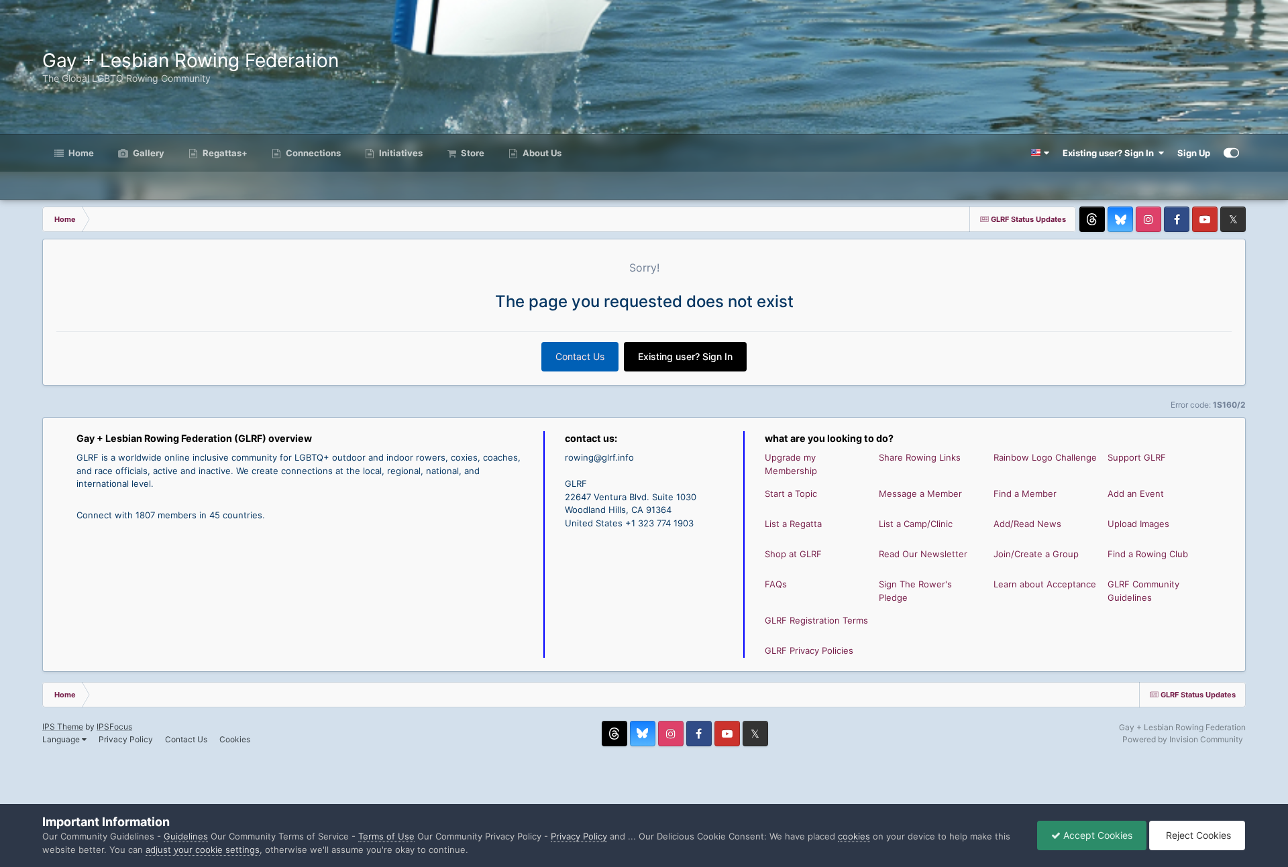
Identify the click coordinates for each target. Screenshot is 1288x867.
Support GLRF (1137, 457)
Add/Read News (1027, 523)
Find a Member (1025, 493)
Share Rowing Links (920, 457)
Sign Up (1193, 153)
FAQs (776, 584)
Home (80, 153)
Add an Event (1136, 493)
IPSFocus (114, 726)
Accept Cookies (1096, 835)
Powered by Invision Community (1182, 739)
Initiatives (400, 153)
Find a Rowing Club (1148, 553)
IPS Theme (62, 726)
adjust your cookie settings (203, 849)
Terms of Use (386, 836)
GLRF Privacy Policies (809, 650)
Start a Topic (791, 493)
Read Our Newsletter (923, 553)
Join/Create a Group (1036, 553)
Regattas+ (224, 153)
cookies (854, 836)
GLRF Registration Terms (816, 620)
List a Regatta (793, 523)
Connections (312, 153)
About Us (541, 153)
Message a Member (920, 493)
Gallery (147, 153)
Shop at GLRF (793, 553)
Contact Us (579, 356)
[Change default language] (1040, 153)
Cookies (234, 739)
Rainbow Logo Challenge (1045, 457)
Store (471, 153)
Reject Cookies (1197, 835)
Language (62, 739)
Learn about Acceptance (1045, 584)
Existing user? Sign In (1110, 153)
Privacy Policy (126, 739)
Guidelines (186, 836)
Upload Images (1138, 523)
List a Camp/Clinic (916, 523)
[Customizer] (1231, 153)
